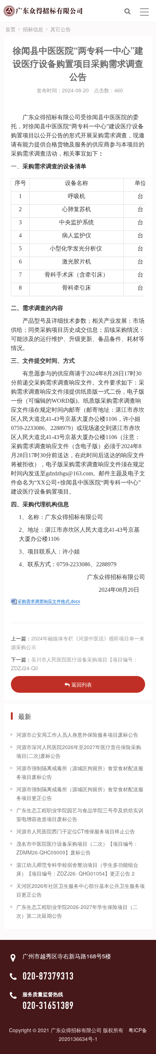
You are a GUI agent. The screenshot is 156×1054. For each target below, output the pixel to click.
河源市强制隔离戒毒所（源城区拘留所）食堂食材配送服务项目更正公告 (79, 793)
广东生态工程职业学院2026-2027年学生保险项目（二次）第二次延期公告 (77, 911)
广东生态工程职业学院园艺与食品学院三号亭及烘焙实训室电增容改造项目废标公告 (79, 814)
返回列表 (81, 684)
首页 (10, 29)
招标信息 (33, 29)
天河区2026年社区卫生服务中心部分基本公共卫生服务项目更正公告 (80, 890)
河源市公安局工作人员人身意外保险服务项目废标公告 (77, 734)
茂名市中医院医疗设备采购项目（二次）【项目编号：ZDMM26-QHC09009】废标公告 (77, 848)
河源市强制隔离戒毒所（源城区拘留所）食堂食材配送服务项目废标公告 (79, 772)
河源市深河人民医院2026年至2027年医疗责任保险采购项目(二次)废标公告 (78, 751)
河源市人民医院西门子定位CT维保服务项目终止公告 (75, 831)
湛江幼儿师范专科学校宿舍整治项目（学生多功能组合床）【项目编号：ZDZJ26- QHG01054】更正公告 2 (77, 869)
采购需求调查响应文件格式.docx (48, 601)
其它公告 (60, 29)
